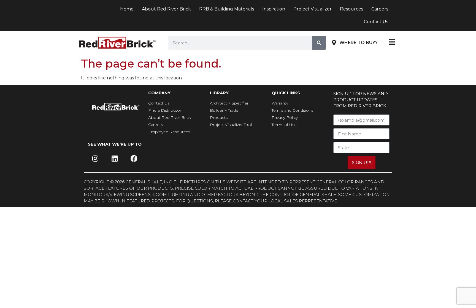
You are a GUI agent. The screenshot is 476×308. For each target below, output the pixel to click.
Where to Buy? (358, 42)
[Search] (319, 43)
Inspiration (273, 9)
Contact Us (376, 21)
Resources (351, 9)
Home (127, 9)
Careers (379, 9)
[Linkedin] (114, 158)
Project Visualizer (312, 9)
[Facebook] (134, 158)
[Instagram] (95, 158)
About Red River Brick (166, 9)
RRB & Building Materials (226, 9)
